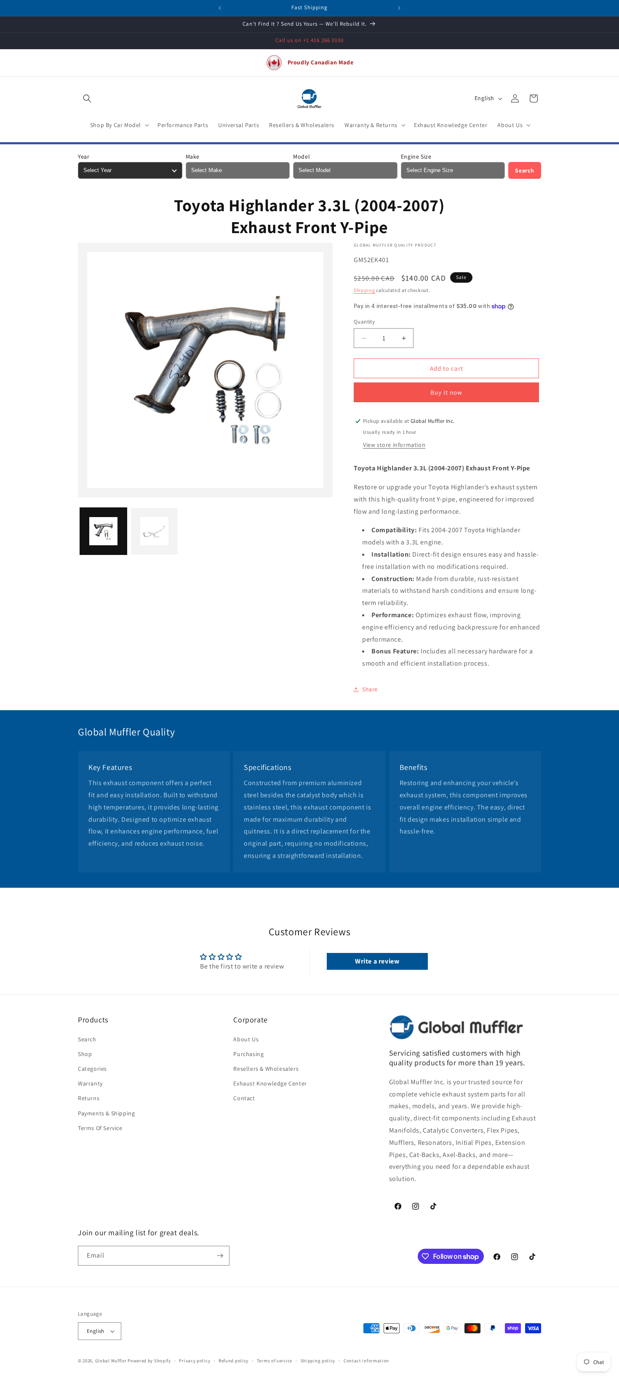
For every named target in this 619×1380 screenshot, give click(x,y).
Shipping (364, 290)
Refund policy (233, 1361)
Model (301, 156)
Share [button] (370, 689)
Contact (244, 1098)
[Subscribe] (220, 1256)
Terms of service (274, 1361)
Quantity (364, 321)
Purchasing (248, 1054)
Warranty (90, 1083)
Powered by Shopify (149, 1361)
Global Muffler (111, 1361)
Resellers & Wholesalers (266, 1068)
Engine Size (416, 156)
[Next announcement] (399, 8)
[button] (87, 98)
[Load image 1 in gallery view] (103, 531)
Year (83, 156)
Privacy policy (194, 1361)
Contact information (366, 1361)
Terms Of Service (100, 1128)
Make (193, 156)
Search (524, 170)
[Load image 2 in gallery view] (154, 531)
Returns (88, 1098)
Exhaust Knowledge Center (270, 1083)
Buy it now (446, 392)
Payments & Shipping (106, 1113)
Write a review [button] (377, 961)
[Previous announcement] (220, 8)
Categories (92, 1068)
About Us (246, 1039)
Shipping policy (318, 1361)
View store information (394, 444)
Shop (85, 1054)
